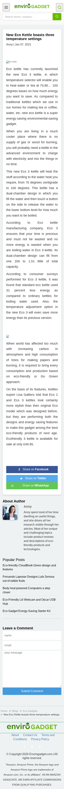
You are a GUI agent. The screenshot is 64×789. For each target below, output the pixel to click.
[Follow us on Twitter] (32, 746)
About (15, 735)
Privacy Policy (40, 739)
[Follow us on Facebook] (24, 746)
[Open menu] (6, 7)
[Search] (57, 16)
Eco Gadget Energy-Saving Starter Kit (26, 610)
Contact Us (30, 735)
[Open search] (59, 7)
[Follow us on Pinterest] (39, 746)
